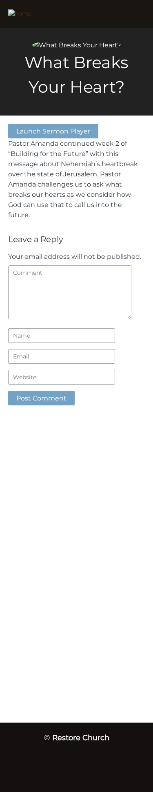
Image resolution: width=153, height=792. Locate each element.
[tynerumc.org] (55, 13)
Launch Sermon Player (53, 131)
